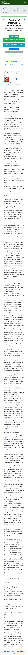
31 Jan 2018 (16, 7)
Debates (9, 7)
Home (3, 7)
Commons (6, 9)
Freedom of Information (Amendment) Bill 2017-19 (14, 40)
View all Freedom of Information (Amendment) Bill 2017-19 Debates (14, 45)
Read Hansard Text (14, 49)
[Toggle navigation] (24, 2)
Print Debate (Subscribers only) (14, 52)
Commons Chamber (16, 9)
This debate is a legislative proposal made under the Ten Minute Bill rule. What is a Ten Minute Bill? (14, 63)
